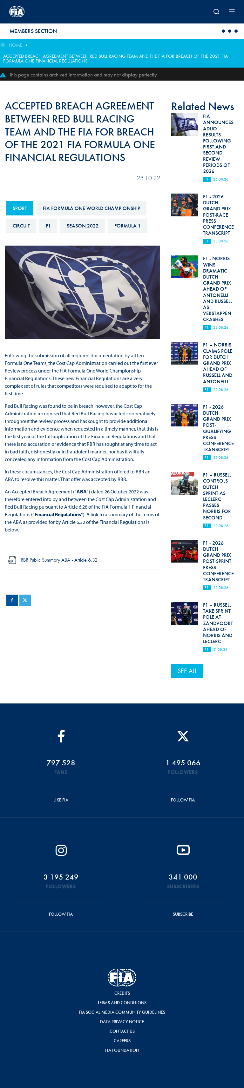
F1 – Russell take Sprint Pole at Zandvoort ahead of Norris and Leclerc (218, 623)
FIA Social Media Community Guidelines (122, 1012)
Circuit (21, 225)
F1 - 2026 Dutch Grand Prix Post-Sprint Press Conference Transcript (218, 561)
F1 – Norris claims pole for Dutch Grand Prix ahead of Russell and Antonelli (217, 363)
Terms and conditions (122, 1003)
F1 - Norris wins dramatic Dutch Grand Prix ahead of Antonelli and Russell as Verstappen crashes (217, 289)
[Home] (50, 11)
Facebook (12, 600)
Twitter (25, 600)
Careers (122, 1041)
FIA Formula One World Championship (91, 208)
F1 (48, 225)
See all (187, 671)
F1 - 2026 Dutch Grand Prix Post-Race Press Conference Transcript (218, 214)
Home (15, 45)
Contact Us (122, 1031)
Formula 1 (127, 225)
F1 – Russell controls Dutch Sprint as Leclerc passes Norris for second (217, 496)
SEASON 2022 (82, 225)
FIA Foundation (122, 1050)
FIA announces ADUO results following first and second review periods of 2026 (218, 144)
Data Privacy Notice (122, 1022)
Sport (20, 208)
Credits (122, 993)
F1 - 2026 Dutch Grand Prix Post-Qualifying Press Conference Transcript (218, 428)
